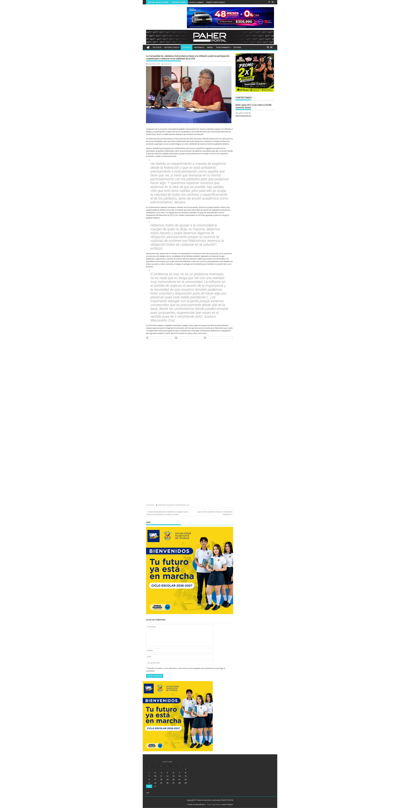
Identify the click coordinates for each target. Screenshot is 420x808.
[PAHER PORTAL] (148, 47)
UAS (187, 505)
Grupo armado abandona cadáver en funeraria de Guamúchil (214, 513)
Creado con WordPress (196, 804)
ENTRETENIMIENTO (223, 47)
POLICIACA (157, 47)
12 (167, 776)
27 (173, 783)
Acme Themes (227, 804)
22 (186, 779)
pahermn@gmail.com (243, 116)
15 (186, 776)
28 (179, 783)
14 (179, 776)
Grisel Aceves (167, 64)
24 (155, 783)
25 (161, 783)
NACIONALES (199, 47)
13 (173, 776)
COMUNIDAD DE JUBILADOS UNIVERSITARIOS (172, 505)
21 (179, 779)
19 (167, 779)
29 (186, 783)
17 (155, 779)
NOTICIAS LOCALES (171, 47)
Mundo (210, 47)
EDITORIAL (237, 47)
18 (161, 779)
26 (167, 783)
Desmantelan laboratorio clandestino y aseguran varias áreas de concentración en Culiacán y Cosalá (167, 513)
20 (173, 779)
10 (155, 776)
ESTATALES (186, 47)
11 (161, 776)
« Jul (147, 792)
